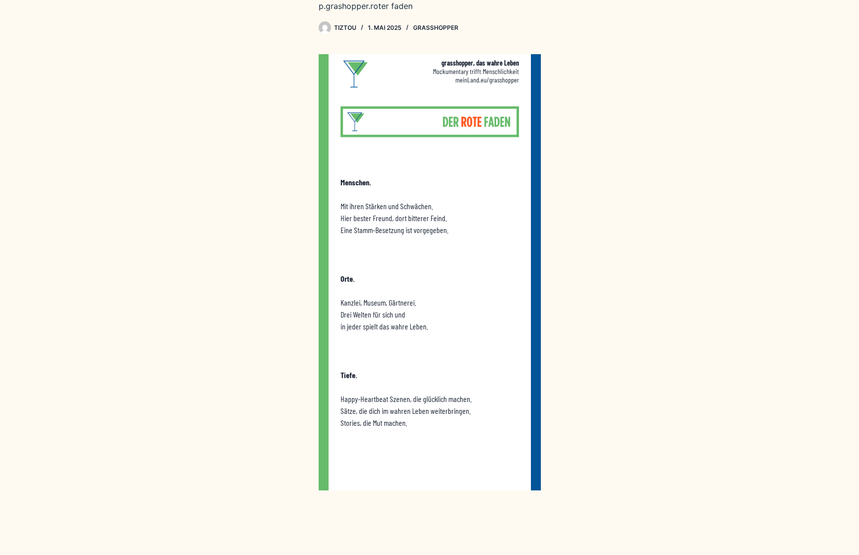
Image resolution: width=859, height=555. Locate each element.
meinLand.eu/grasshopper (487, 80)
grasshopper (435, 27)
